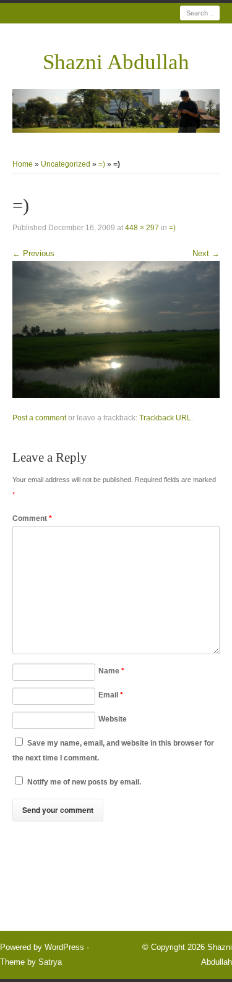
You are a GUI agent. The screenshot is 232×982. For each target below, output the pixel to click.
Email (110, 695)
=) (101, 164)
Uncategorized (65, 164)
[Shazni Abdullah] (116, 111)
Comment (32, 518)
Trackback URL (165, 418)
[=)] (116, 329)
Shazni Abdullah (116, 62)
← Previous (33, 253)
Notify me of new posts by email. (84, 782)
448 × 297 (142, 227)
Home (22, 164)
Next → (206, 253)
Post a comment (39, 418)
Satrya (50, 962)
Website (112, 719)
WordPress (64, 947)
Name (111, 671)
